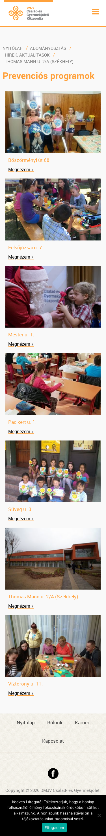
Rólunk (54, 722)
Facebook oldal (53, 773)
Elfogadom (54, 827)
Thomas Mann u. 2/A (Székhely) (39, 61)
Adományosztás (48, 48)
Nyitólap (13, 48)
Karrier (82, 722)
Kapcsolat (53, 741)
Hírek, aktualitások (27, 55)
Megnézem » (21, 169)
